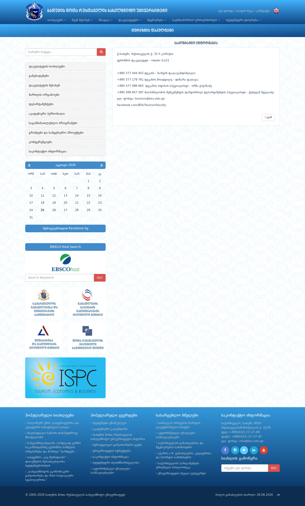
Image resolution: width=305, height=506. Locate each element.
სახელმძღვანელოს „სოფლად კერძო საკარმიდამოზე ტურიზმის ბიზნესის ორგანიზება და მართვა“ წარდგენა (53, 447)
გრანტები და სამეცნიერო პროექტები (56, 132)
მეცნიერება (155, 20)
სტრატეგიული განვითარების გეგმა (117, 445)
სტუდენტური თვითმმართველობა (116, 462)
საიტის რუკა (245, 11)
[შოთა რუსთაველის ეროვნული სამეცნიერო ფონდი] (87, 337)
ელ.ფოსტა (226, 11)
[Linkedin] (254, 450)
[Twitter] (244, 450)
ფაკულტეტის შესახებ (44, 85)
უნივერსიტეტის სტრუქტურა (112, 451)
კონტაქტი (263, 11)
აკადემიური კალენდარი (110, 429)
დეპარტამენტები (41, 104)
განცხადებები (39, 75)
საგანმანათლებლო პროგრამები (53, 123)
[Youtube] (264, 450)
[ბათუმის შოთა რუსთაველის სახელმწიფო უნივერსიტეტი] (34, 12)
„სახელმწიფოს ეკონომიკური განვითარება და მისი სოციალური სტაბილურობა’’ (49, 475)
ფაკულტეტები (128, 20)
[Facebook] (225, 450)
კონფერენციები (40, 142)
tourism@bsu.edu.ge (150, 98)
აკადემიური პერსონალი (47, 113)
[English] (275, 11)
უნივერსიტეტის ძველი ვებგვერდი (182, 473)
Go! (100, 277)
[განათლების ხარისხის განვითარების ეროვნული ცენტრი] (87, 302)
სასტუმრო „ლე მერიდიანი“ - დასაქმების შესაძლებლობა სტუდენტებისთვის (46, 461)
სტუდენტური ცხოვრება (242, 20)
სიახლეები (56, 20)
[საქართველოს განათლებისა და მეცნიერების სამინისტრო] (43, 302)
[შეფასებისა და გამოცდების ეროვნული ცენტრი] (43, 337)
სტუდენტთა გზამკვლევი (110, 423)
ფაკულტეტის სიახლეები (47, 66)
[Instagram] (235, 450)
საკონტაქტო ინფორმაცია (48, 151)
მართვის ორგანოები (44, 94)
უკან (269, 117)
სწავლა (105, 20)
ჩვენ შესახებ (81, 20)
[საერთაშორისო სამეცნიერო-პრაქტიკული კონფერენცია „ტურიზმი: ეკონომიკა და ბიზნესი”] (65, 377)
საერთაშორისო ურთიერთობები (195, 20)
